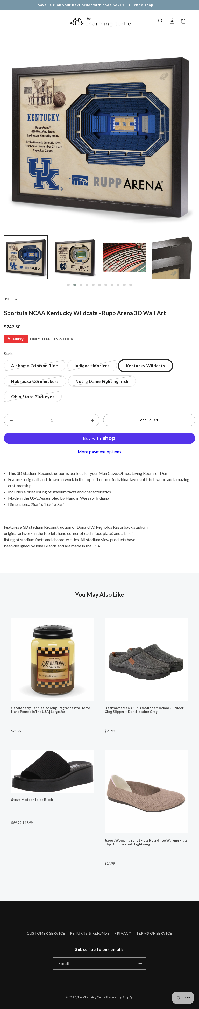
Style (8, 353)
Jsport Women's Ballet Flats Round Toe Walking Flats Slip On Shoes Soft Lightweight (146, 842)
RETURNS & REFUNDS (89, 933)
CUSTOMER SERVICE (46, 933)
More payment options (100, 451)
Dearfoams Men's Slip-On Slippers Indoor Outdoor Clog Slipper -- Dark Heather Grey (144, 710)
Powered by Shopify (119, 997)
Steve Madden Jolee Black (32, 800)
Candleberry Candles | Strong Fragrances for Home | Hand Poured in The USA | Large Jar (51, 710)
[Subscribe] (140, 963)
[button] (15, 21)
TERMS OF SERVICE (154, 933)
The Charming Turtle (91, 997)
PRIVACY (122, 933)
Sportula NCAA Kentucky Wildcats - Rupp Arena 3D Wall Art (85, 312)
